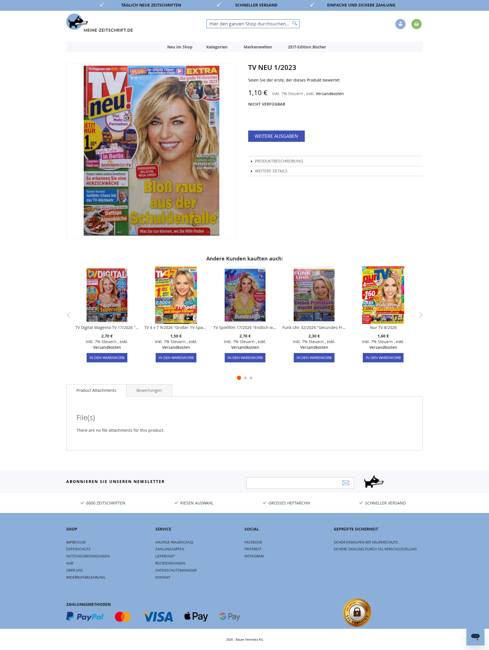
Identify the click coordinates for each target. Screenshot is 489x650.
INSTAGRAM (254, 556)
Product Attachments (96, 390)
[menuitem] (180, 47)
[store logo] (99, 23)
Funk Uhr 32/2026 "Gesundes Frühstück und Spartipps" (314, 327)
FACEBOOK (253, 542)
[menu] (244, 47)
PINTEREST (253, 549)
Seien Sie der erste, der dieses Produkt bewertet (294, 80)
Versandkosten (330, 93)
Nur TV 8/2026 (383, 327)
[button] (401, 24)
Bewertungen (149, 390)
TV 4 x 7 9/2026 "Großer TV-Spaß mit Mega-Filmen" (176, 327)
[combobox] (253, 23)
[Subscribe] (345, 482)
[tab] (96, 390)
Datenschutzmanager (175, 570)
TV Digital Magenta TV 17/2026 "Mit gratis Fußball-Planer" (107, 327)
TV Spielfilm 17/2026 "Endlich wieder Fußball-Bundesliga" (245, 327)
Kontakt (162, 577)
